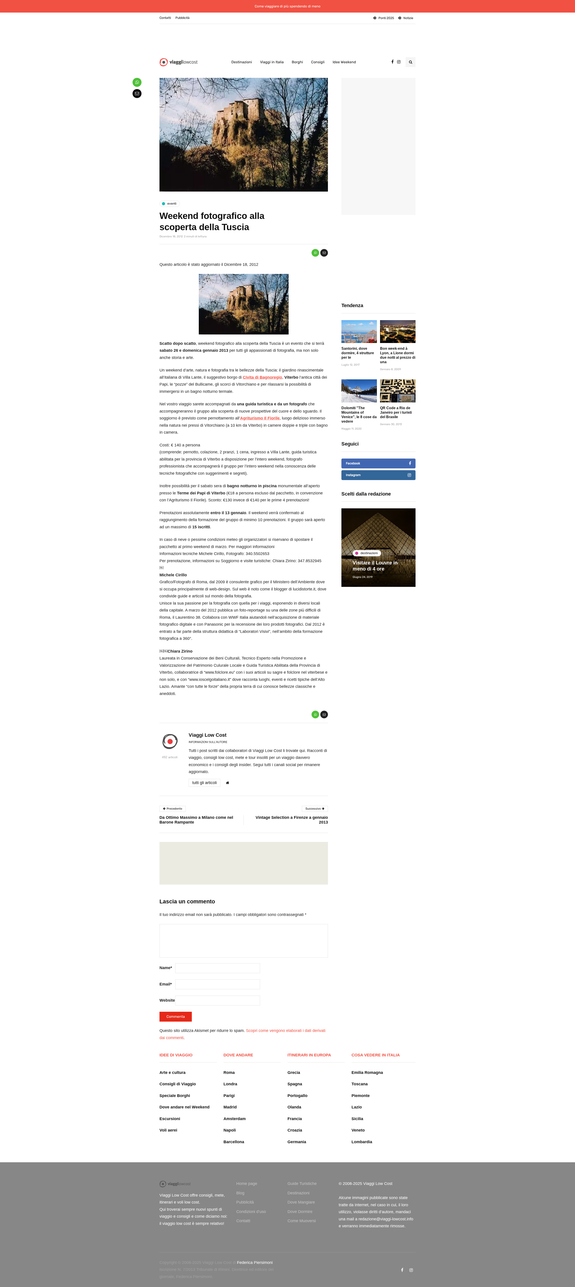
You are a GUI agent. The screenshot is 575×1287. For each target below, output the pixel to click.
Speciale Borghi (174, 1095)
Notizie (408, 18)
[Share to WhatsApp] (315, 253)
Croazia (295, 1130)
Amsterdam (234, 1119)
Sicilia (357, 1119)
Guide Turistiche (302, 1183)
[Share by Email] (324, 253)
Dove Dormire (300, 1211)
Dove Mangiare (301, 1202)
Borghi (297, 62)
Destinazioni (241, 62)
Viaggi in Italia (272, 62)
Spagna (295, 1084)
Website (167, 1000)
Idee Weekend (344, 62)
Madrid (230, 1107)
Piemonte (361, 1095)
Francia (295, 1119)
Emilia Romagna (367, 1072)
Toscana (360, 1084)
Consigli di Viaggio (177, 1084)
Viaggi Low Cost (207, 735)
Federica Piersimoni (255, 1262)
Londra (230, 1084)
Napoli (229, 1130)
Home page (246, 1183)
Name (165, 968)
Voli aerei (168, 1130)
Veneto (358, 1130)
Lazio (357, 1107)
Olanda (294, 1107)
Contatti (165, 18)
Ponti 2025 (386, 18)
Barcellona (233, 1142)
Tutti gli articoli (204, 782)
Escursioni (169, 1119)
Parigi (229, 1095)
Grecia (294, 1072)
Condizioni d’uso (251, 1211)
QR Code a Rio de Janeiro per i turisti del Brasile (396, 412)
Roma (229, 1072)
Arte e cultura (172, 1072)
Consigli (318, 62)
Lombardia (362, 1142)
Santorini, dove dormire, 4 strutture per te (357, 353)
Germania (297, 1142)
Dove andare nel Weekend (184, 1107)
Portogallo (297, 1095)
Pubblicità (182, 18)
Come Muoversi (302, 1221)
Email (165, 984)
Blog (240, 1193)
